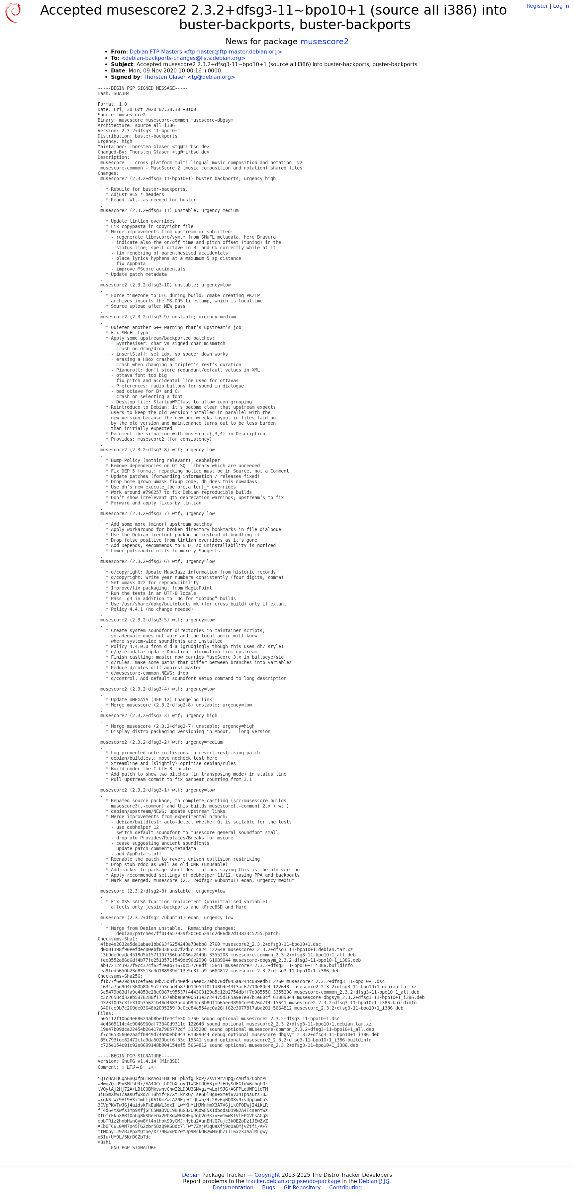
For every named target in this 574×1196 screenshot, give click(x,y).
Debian (191, 1175)
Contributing (345, 1187)
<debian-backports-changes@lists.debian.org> (183, 58)
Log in (561, 6)
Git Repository (302, 1187)
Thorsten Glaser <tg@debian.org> (189, 77)
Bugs (268, 1187)
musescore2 (324, 41)
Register (537, 6)
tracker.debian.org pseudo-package (293, 1181)
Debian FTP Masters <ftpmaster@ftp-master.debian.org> (206, 52)
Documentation (233, 1187)
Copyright (267, 1175)
